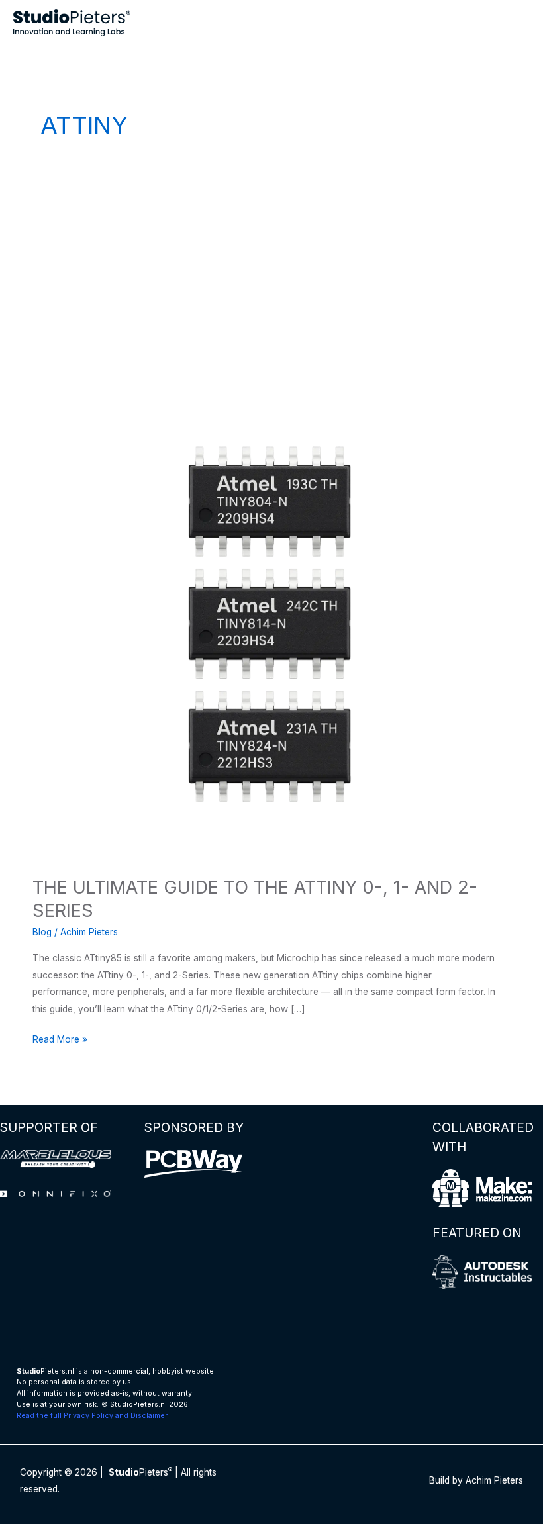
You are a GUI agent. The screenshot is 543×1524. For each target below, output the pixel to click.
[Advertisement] (271, 271)
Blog (42, 932)
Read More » (59, 1040)
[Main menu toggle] (516, 22)
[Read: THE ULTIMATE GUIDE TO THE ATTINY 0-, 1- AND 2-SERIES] (271, 622)
